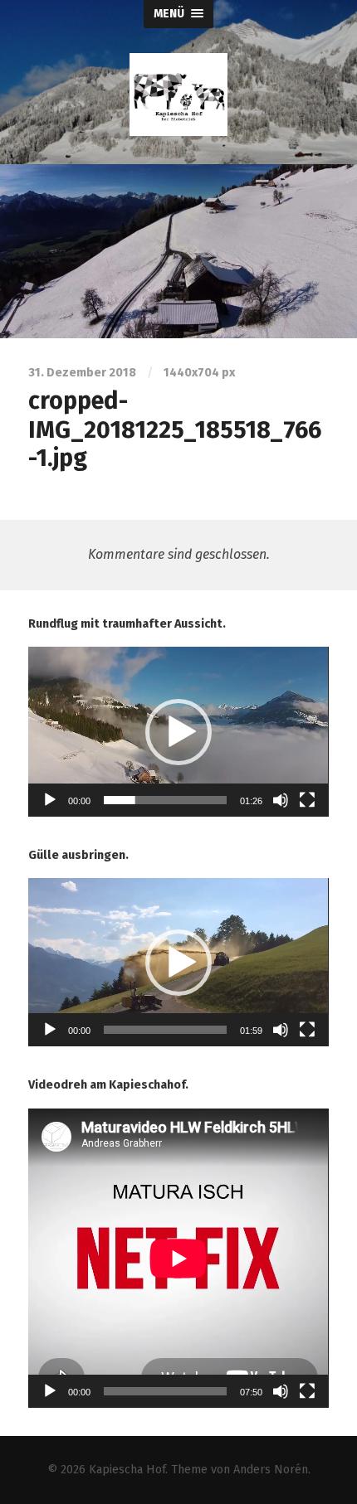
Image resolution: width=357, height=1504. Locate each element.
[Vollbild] (307, 800)
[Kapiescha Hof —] (178, 94)
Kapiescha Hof (127, 1470)
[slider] (165, 800)
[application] (178, 731)
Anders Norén (270, 1470)
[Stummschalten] (280, 800)
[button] (178, 732)
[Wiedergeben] (50, 800)
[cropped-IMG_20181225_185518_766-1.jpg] (178, 251)
